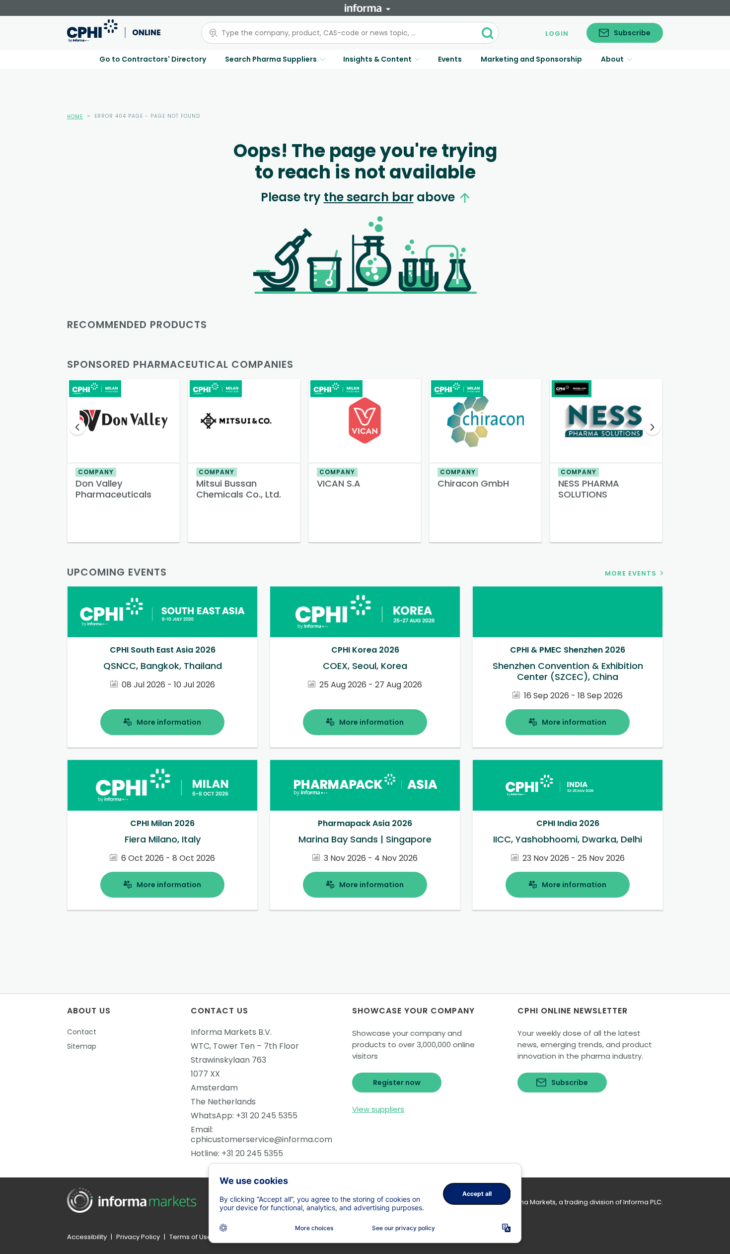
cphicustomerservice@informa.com (261, 1139)
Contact (81, 1032)
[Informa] (367, 8)
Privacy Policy (138, 1237)
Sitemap (81, 1046)
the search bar (369, 197)
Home (75, 116)
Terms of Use (190, 1237)
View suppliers (378, 1109)
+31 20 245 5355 (266, 1115)
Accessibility (87, 1237)
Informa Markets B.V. (231, 1032)
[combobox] (344, 33)
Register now (397, 1082)
